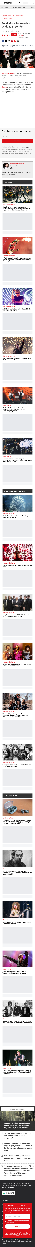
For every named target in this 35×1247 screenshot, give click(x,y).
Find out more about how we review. (22, 78)
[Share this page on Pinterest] (12, 41)
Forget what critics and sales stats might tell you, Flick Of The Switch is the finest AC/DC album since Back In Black (18, 1147)
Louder (21, 35)
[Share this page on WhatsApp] (9, 41)
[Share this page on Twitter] (6, 41)
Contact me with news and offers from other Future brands (18, 1221)
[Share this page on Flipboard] (15, 41)
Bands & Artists (7, 15)
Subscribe (26, 2)
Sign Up (17, 1226)
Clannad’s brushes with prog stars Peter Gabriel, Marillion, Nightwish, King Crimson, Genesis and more (17, 1125)
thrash (4, 87)
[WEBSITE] (11, 168)
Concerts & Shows (7, 18)
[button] (2, 2)
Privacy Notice (25, 148)
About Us (5, 1200)
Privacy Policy (24, 1233)
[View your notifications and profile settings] (20, 2)
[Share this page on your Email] (18, 41)
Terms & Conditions (15, 1234)
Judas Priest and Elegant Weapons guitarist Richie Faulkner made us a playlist (17, 1158)
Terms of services (23, 146)
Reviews (14, 34)
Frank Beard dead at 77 (18, 7)
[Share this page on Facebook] (3, 41)
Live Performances (18, 15)
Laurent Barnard (25, 34)
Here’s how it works (17, 47)
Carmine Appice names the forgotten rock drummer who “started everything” (18, 1135)
